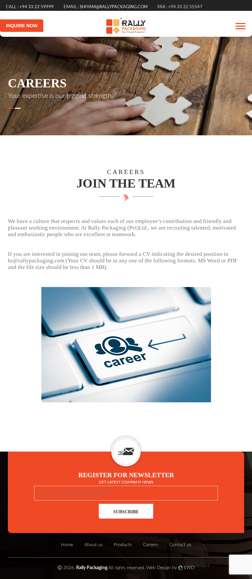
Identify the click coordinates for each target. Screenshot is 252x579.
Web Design (158, 568)
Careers (150, 545)
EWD (189, 568)
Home (67, 545)
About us (93, 545)
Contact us (180, 545)
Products (123, 545)
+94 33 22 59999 (36, 7)
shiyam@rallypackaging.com (114, 7)
